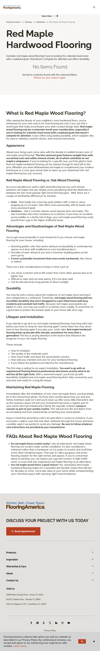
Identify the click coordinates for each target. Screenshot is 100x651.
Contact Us (12, 580)
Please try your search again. (50, 77)
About (9, 573)
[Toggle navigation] (94, 7)
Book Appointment (25, 531)
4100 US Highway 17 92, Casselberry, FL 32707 (26, 604)
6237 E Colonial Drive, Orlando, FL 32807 (23, 599)
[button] (48, 16)
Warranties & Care (16, 566)
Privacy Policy (50, 630)
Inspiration (12, 559)
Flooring (28, 22)
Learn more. (20, 646)
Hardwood (40, 22)
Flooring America (13, 22)
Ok (82, 641)
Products (11, 552)
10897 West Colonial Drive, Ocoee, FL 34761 (24, 595)
